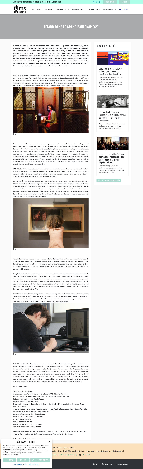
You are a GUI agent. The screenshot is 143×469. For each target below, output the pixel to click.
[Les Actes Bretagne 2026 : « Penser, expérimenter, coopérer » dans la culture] (113, 70)
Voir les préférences (40, 460)
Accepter (9, 460)
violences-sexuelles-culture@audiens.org (64, 455)
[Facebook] (93, 1)
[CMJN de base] (20, 9)
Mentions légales (17, 464)
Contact (95, 464)
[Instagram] (96, 1)
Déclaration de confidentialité (31, 464)
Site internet (86, 455)
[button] (49, 442)
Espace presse (107, 464)
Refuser (23, 460)
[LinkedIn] (99, 1)
